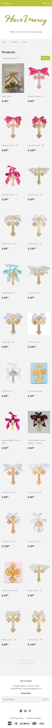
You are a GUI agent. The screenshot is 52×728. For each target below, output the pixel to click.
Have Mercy (19, 718)
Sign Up (45, 699)
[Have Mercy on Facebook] (21, 711)
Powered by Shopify (33, 718)
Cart (48, 3)
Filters (45, 58)
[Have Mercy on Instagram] (30, 711)
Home (4, 42)
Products (14, 42)
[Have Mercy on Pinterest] (25, 711)
